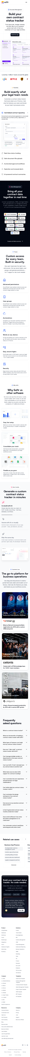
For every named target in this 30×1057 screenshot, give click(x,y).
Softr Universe (4, 1017)
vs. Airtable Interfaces (5, 980)
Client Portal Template (20, 978)
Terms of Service (7, 1052)
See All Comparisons (5, 1004)
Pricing (17, 1012)
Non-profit (18, 965)
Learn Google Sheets (5, 1033)
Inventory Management (20, 939)
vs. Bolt (2, 999)
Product (17, 961)
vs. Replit (3, 1002)
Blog (2, 1022)
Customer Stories (5, 1010)
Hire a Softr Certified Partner (7, 1026)
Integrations (3, 942)
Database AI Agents (5, 946)
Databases (3, 932)
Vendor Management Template (22, 987)
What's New (3, 949)
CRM (17, 942)
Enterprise (18, 968)
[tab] (15, 130)
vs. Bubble (3, 990)
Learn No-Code (4, 1036)
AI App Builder (4, 930)
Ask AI (2, 944)
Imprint (10, 1054)
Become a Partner (5, 1029)
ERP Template (19, 994)
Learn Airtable (4, 1031)
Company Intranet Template (21, 984)
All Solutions (18, 972)
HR (16, 958)
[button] (26, 2)
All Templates (18, 996)
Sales (17, 956)
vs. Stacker (3, 983)
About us (18, 1010)
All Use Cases (18, 970)
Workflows (3, 935)
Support (17, 1017)
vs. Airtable (3, 992)
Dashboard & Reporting (20, 946)
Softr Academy (4, 1019)
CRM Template (19, 991)
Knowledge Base (19, 935)
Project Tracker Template (21, 989)
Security (24, 1052)
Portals (17, 930)
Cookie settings (18, 1054)
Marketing (18, 953)
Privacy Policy (17, 1052)
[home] (5, 2)
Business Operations (20, 949)
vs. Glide (3, 978)
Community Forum (5, 1012)
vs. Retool (3, 985)
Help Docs (3, 1015)
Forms (2, 937)
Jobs (17, 1015)
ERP (16, 937)
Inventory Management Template (20, 981)
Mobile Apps (4, 939)
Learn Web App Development (7, 1038)
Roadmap (3, 951)
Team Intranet (18, 932)
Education (18, 963)
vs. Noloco (3, 988)
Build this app (15, 34)
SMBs (17, 951)
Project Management (20, 944)
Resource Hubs (4, 1024)
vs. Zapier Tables (4, 995)
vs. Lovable (3, 997)
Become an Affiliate (20, 1019)
